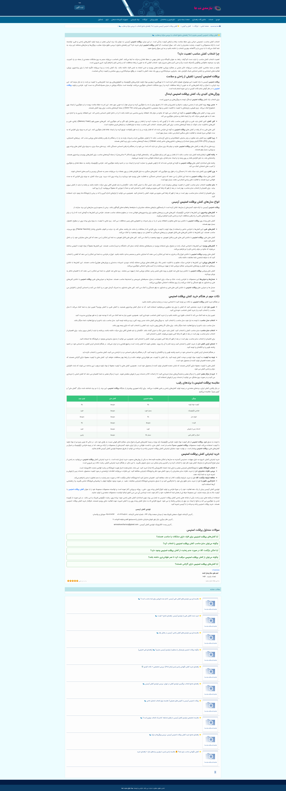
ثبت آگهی (79, 7)
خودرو (218, 19)
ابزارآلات (144, 19)
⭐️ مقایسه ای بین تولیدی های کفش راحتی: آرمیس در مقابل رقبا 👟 (179, 633)
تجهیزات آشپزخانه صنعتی (119, 19)
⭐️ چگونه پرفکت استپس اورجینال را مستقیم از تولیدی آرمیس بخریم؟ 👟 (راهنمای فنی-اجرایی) (169, 650)
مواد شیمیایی (135, 19)
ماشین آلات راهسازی (199, 19)
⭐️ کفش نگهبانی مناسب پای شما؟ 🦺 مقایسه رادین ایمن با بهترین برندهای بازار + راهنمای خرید (169, 752)
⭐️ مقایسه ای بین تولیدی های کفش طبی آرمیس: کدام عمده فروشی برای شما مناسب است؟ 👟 (169, 599)
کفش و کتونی (186, 26)
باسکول (100, 19)
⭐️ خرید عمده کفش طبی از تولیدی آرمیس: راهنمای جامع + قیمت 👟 (178, 616)
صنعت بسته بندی (184, 19)
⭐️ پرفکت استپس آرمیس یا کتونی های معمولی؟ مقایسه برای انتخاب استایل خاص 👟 (172, 701)
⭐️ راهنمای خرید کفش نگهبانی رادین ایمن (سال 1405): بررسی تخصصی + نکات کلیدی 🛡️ (171, 667)
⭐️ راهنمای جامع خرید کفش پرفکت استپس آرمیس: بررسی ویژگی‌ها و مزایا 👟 (175, 735)
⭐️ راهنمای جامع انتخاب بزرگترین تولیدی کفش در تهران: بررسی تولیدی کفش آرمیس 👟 (172, 684)
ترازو (107, 19)
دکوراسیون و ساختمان (167, 19)
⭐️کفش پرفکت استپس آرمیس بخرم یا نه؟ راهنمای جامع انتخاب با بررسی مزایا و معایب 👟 (148, 26)
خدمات (210, 19)
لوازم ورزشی (154, 19)
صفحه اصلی (205, 26)
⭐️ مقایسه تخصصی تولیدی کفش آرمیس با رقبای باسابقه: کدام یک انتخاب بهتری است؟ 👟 (170, 718)
